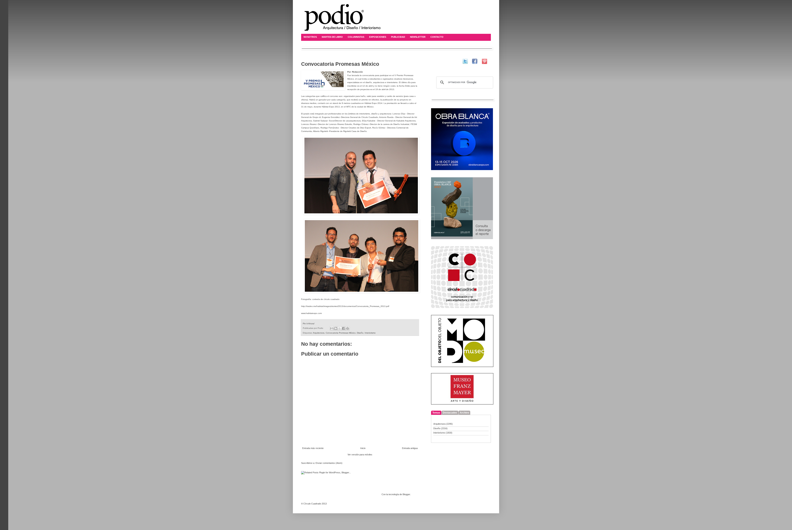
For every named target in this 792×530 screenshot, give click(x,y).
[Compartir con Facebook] (344, 328)
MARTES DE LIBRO (332, 37)
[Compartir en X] (340, 328)
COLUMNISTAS (356, 37)
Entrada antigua (410, 448)
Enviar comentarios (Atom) (329, 463)
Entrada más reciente (313, 448)
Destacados (450, 412)
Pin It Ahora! (309, 323)
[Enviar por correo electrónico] (332, 328)
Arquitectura (318, 333)
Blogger (406, 494)
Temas (436, 412)
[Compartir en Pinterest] (347, 328)
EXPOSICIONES (377, 37)
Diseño (360, 333)
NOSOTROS (310, 37)
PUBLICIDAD (398, 37)
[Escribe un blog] (336, 328)
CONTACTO (436, 37)
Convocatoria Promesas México (341, 333)
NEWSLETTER (417, 37)
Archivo (464, 412)
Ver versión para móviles (360, 454)
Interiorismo (370, 333)
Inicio (362, 448)
